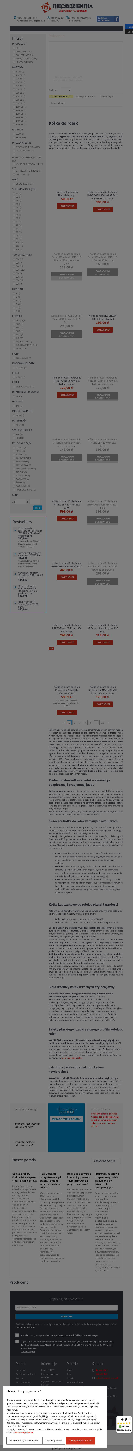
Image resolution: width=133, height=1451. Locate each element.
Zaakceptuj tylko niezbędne (24, 1440)
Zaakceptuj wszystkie (80, 1440)
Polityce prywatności (23, 1432)
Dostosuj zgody (54, 1440)
